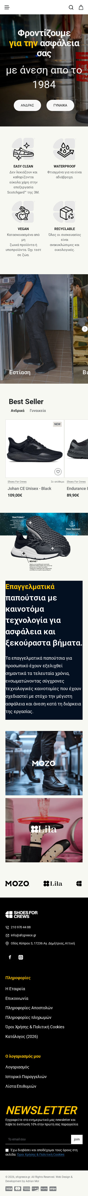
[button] (58, 471)
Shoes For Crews (17, 482)
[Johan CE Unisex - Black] (35, 449)
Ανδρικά (17, 411)
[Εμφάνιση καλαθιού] (81, 7)
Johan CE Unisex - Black (29, 488)
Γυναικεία (38, 411)
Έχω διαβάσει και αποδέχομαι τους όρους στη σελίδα (41, 1152)
